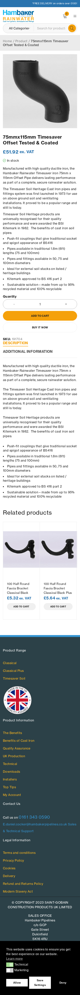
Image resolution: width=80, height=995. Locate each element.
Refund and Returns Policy (23, 884)
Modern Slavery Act (18, 891)
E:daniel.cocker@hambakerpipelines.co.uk (35, 824)
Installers (10, 779)
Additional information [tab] (28, 351)
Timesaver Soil (14, 678)
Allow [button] (17, 982)
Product (21, 41)
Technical (10, 764)
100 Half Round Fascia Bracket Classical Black (18, 588)
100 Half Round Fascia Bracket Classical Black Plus (58, 588)
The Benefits (12, 733)
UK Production (14, 756)
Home (7, 41)
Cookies (9, 868)
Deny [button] (63, 982)
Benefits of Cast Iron (18, 741)
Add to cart (40, 315)
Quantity (10, 296)
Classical (10, 663)
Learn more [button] (14, 958)
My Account (12, 795)
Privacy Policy (13, 860)
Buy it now (40, 327)
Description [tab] (15, 343)
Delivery (9, 876)
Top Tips (9, 787)
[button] (9, 964)
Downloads (11, 772)
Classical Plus (13, 671)
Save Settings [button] (40, 982)
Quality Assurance (16, 748)
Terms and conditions (19, 853)
